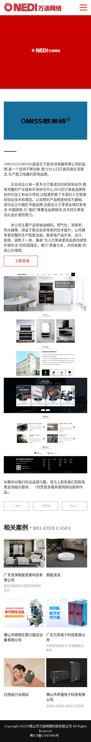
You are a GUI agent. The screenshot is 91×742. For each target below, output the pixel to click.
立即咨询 (22, 261)
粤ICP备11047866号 (44, 735)
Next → (74, 506)
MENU (46, 506)
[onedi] (33, 6)
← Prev (16, 506)
